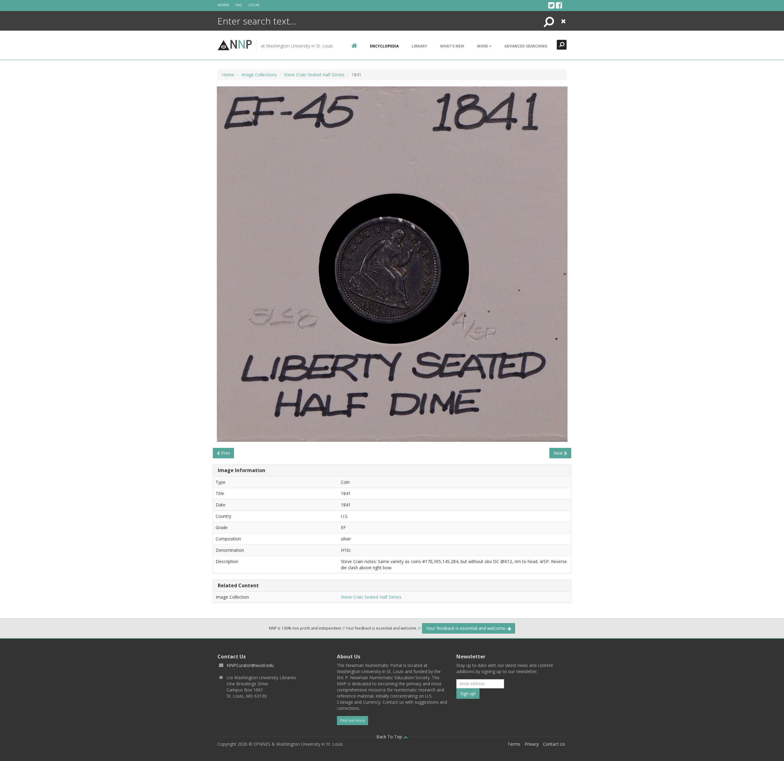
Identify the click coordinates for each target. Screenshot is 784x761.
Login (253, 4)
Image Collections (259, 75)
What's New (452, 46)
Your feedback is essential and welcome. (466, 628)
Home (228, 75)
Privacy (532, 744)
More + (484, 46)
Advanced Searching (525, 46)
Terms (513, 744)
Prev (225, 453)
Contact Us (554, 744)
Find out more (352, 720)
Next (558, 453)
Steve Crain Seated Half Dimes (314, 75)
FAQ (238, 4)
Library (419, 46)
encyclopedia (384, 46)
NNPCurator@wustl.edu (250, 665)
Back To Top (389, 737)
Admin (223, 4)
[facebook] (559, 5)
